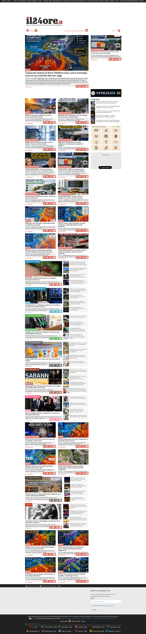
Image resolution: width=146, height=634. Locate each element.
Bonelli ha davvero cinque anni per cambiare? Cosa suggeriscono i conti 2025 (78, 377)
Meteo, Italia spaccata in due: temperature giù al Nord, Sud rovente (73, 440)
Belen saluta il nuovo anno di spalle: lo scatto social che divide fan (78, 404)
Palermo (28, 146)
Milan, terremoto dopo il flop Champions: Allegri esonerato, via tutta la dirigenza (78, 290)
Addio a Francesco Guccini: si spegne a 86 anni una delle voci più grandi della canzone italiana (78, 390)
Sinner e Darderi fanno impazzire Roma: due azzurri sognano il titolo (77, 296)
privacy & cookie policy (32, 623)
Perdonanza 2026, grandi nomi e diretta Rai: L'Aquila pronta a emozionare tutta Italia (78, 512)
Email (92, 598)
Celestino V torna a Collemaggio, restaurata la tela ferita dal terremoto (42, 521)
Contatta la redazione (48, 586)
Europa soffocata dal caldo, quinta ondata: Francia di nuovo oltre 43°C (40, 548)
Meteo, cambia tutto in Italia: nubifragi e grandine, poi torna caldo (39, 467)
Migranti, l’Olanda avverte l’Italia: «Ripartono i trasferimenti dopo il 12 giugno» (70, 143)
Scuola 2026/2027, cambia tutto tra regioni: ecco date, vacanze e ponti (106, 52)
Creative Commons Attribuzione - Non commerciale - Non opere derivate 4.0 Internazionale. (88, 618)
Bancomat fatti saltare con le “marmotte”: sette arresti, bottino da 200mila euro (107, 102)
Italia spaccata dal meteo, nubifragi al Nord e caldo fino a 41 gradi (40, 224)
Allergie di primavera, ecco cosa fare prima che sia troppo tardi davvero (78, 344)
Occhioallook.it (34, 343)
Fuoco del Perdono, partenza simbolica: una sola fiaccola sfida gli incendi (108, 111)
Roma (27, 78)
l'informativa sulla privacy (106, 605)
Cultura (29, 505)
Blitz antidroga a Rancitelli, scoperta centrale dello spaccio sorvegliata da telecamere (78, 282)
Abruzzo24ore (33, 262)
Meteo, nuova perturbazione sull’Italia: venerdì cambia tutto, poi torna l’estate (38, 251)
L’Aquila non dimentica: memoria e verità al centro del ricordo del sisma (78, 486)
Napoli (60, 471)
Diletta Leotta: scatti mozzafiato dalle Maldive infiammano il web (78, 416)
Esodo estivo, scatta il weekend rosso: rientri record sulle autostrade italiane (71, 170)
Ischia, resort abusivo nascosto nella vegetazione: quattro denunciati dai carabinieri (70, 467)
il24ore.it (106, 155)
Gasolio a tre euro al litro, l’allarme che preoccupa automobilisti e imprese (42, 333)
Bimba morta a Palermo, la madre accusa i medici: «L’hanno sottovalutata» (39, 143)
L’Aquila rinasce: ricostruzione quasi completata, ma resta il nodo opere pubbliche (43, 494)
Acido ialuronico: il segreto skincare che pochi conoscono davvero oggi (78, 357)
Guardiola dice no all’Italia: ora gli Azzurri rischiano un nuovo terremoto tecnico (42, 306)
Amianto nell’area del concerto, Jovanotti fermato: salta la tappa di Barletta (78, 371)
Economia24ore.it (34, 316)
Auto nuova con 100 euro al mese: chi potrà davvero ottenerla (40, 197)
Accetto (103, 605)
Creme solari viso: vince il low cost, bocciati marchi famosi (42, 360)
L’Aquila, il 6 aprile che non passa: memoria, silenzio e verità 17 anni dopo (78, 479)
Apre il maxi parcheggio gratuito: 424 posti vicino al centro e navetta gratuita (78, 269)
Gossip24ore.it (33, 397)
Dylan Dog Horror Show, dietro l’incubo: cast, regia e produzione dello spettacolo (43, 387)
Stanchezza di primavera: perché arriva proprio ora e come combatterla (78, 350)
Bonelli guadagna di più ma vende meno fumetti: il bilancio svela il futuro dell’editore (78, 383)
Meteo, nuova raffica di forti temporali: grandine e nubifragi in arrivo (71, 575)
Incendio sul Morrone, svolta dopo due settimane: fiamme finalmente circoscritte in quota (78, 263)
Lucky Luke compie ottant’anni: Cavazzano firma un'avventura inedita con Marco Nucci (78, 525)
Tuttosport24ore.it (35, 289)
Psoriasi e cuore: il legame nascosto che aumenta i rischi (78, 362)
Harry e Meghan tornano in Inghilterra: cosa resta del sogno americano (42, 414)
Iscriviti (94, 609)
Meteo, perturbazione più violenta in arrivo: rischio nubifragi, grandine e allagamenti (71, 548)
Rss (60, 586)
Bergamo (61, 119)
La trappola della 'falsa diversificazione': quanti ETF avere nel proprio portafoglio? (77, 330)
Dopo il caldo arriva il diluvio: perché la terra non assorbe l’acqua (38, 116)
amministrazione (32, 586)
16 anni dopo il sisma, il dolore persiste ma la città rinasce (78, 499)
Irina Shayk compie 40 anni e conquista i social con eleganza (78, 397)
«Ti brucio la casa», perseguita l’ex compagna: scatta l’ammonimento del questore (78, 276)
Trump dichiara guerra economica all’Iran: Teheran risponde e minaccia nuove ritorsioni (72, 251)
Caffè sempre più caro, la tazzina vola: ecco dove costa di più (78, 316)
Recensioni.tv (32, 370)
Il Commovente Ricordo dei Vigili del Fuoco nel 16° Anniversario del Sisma (78, 492)
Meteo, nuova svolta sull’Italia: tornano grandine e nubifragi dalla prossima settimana (71, 224)
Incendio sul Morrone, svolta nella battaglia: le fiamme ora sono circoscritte (108, 106)
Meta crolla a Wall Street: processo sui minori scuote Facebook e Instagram (77, 323)
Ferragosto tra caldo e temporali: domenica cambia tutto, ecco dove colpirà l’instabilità (108, 120)
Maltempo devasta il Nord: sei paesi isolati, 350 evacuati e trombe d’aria (73, 116)
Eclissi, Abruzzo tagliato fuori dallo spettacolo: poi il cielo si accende (105, 116)
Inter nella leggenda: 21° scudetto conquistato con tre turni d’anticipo (77, 309)
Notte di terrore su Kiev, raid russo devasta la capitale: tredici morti (40, 440)
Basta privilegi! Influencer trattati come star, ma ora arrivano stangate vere (77, 410)
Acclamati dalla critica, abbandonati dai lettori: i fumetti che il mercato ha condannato (78, 518)
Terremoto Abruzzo (34, 478)
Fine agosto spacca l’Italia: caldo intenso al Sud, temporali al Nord (40, 575)
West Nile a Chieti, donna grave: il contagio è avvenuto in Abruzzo (40, 279)
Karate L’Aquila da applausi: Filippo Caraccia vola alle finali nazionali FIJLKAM (77, 303)
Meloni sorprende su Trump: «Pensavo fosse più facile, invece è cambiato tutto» (39, 170)
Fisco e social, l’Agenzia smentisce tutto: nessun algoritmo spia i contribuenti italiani (77, 336)
